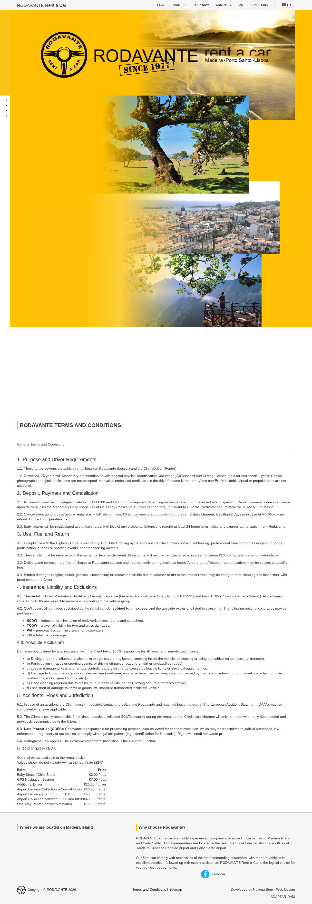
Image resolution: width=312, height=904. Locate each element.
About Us (179, 4)
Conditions (259, 4)
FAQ (240, 4)
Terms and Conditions (149, 889)
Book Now (201, 4)
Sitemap (175, 889)
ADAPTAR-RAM (283, 897)
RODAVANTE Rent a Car (41, 5)
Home (161, 4)
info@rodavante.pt (57, 519)
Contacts (223, 4)
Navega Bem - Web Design (274, 889)
